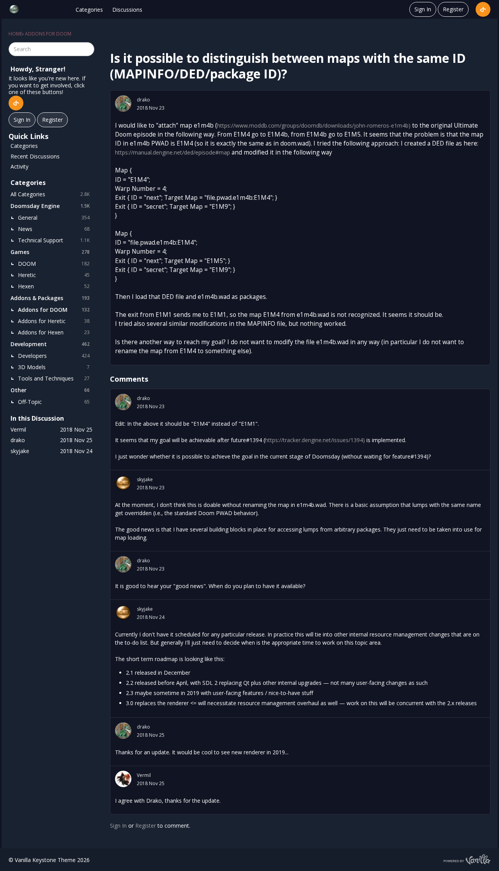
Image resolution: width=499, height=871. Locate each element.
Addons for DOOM (54, 309)
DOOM (54, 263)
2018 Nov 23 (151, 108)
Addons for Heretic (54, 321)
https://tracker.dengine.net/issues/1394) (315, 440)
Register (453, 9)
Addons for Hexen (54, 332)
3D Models (54, 367)
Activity (19, 166)
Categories (89, 9)
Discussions (127, 9)
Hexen (54, 286)
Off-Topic (54, 401)
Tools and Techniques (54, 378)
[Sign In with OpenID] (483, 9)
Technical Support (54, 240)
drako (143, 99)
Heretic (54, 275)
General (54, 217)
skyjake (145, 479)
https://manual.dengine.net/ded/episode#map (172, 152)
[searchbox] (51, 49)
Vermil (144, 775)
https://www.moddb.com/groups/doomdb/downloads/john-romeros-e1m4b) (314, 125)
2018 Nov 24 (151, 617)
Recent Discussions (35, 156)
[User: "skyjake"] (123, 483)
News (54, 229)
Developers (54, 355)
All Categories (50, 194)
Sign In (422, 9)
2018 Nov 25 (151, 735)
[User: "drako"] (123, 103)
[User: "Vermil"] (123, 779)
